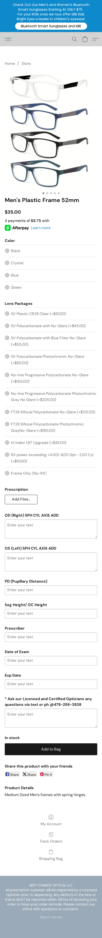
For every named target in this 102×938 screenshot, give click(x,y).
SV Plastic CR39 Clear (38, 313)
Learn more (41, 227)
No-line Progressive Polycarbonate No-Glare (49, 378)
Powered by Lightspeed (51, 925)
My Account (51, 823)
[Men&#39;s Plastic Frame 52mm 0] (51, 130)
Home (10, 63)
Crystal (17, 262)
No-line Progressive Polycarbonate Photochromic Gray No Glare (53, 396)
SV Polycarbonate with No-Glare (48, 325)
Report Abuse (51, 917)
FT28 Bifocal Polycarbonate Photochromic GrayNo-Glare (47, 427)
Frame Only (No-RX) (28, 473)
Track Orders (51, 841)
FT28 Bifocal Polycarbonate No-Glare (53, 412)
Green (16, 287)
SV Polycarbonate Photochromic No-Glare (47, 359)
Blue (15, 275)
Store (26, 63)
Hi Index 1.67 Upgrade (38, 442)
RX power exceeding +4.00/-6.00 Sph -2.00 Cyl (52, 457)
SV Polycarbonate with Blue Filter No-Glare (48, 341)
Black (15, 250)
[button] (51, 26)
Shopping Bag (51, 858)
